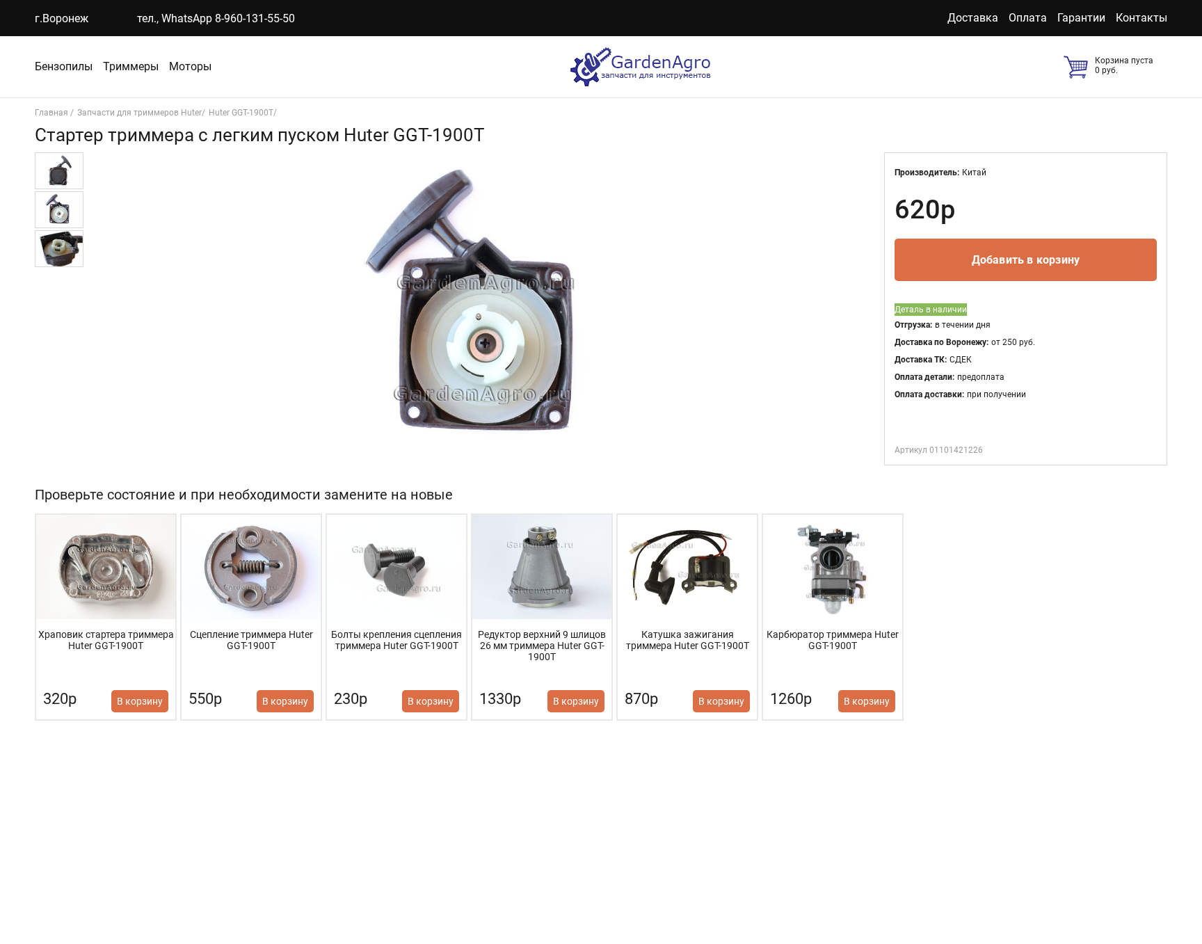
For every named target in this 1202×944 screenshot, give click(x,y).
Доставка (972, 17)
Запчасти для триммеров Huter (139, 113)
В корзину (140, 701)
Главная (52, 113)
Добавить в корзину (1026, 259)
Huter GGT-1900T (241, 113)
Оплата (1028, 17)
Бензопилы (64, 66)
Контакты (1141, 17)
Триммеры (131, 66)
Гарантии (1081, 17)
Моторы (190, 66)
